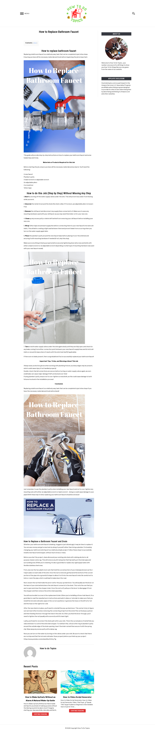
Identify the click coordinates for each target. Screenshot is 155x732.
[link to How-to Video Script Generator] (77, 682)
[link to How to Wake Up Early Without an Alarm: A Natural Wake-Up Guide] (40, 682)
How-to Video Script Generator (77, 697)
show (35, 43)
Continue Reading (40, 714)
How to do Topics (48, 648)
